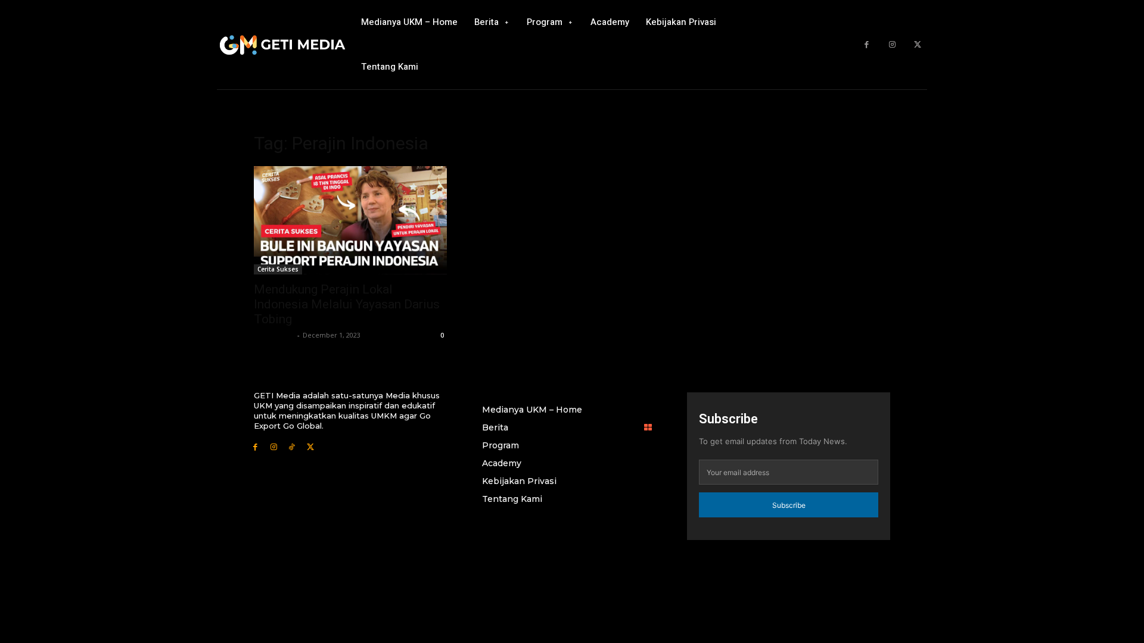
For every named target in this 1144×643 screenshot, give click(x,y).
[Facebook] (866, 45)
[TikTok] (292, 446)
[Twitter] (917, 45)
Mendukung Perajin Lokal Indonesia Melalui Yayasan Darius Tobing (347, 304)
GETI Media (274, 334)
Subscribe (789, 505)
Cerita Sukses (278, 269)
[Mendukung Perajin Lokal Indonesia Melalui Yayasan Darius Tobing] (350, 220)
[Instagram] (892, 45)
